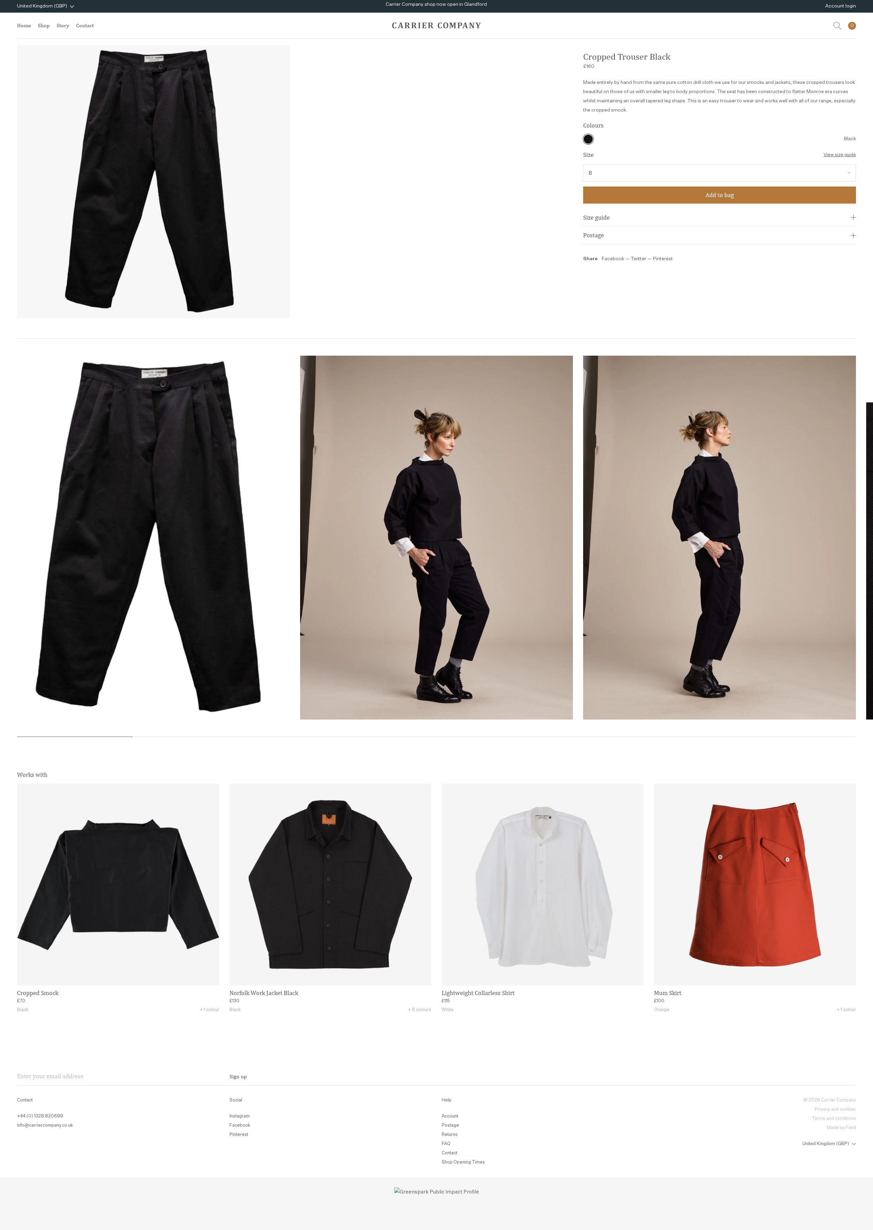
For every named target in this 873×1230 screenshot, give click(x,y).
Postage (593, 235)
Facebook (613, 258)
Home (24, 25)
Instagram (240, 1116)
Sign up (238, 1076)
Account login (840, 6)
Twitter (639, 258)
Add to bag (720, 194)
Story (63, 25)
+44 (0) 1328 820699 (40, 1116)
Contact (85, 25)
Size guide (596, 217)
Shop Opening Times (463, 1162)
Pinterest (663, 258)
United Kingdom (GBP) (42, 6)
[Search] (837, 26)
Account (450, 1116)
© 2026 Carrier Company (829, 1100)
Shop (44, 25)
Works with (32, 774)
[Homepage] (436, 25)
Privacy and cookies (835, 1109)
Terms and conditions (834, 1118)
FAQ (446, 1144)
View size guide (840, 155)
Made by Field (841, 1128)
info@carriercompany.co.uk (45, 1125)
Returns (450, 1134)
